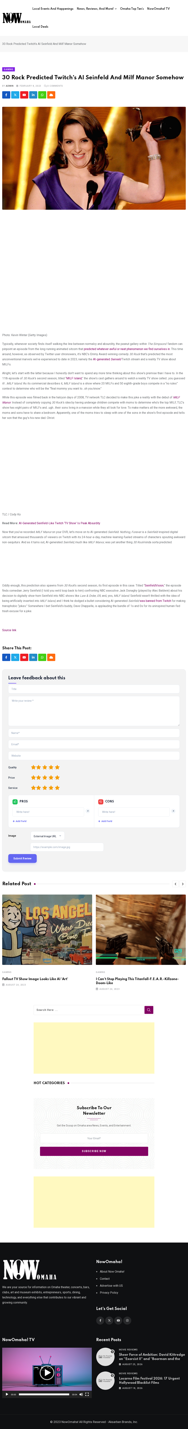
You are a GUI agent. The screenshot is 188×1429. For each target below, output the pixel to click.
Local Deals (40, 26)
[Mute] (81, 1394)
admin (9, 86)
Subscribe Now (94, 1151)
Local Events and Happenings (52, 9)
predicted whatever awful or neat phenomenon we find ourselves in (127, 349)
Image (12, 835)
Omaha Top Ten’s (132, 9)
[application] (47, 1373)
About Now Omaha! (112, 1271)
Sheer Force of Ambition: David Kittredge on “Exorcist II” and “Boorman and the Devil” (152, 1359)
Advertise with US (111, 1285)
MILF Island (74, 378)
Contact (105, 1278)
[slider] (44, 1394)
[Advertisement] (94, 1048)
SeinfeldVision (154, 585)
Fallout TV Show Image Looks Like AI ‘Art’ (35, 979)
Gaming (7, 972)
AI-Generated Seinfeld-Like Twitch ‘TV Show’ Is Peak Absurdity (59, 523)
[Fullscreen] (87, 1394)
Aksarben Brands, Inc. (123, 1422)
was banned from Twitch (155, 601)
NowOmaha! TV (158, 9)
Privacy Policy (109, 1292)
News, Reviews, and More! (95, 9)
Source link (9, 630)
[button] (175, 884)
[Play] (7, 1394)
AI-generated (107, 359)
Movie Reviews (128, 1349)
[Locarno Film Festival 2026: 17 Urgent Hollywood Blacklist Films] (105, 1380)
